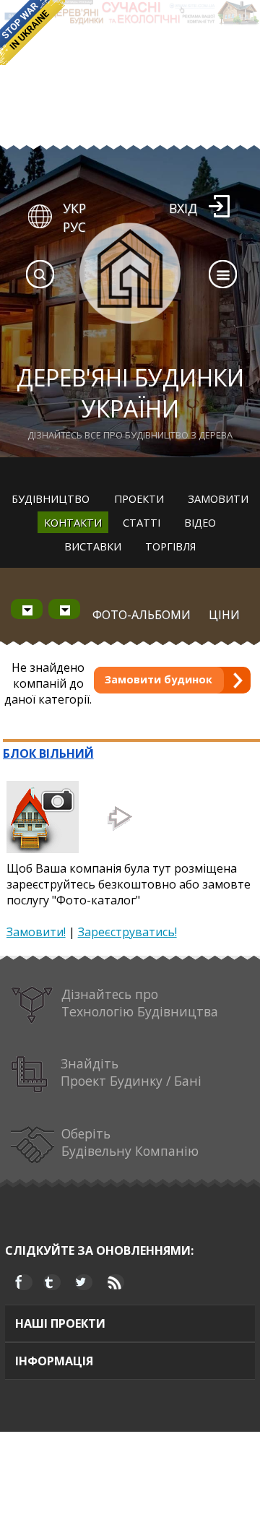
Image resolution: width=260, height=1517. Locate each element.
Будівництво (51, 498)
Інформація (54, 1361)
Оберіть (130, 1142)
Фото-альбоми (141, 615)
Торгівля (170, 546)
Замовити (218, 498)
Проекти (139, 498)
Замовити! (36, 932)
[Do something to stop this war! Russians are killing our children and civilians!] (32, 32)
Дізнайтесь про (139, 1002)
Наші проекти (60, 1323)
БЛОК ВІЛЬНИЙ (48, 753)
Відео (200, 522)
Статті (141, 522)
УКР (74, 208)
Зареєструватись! (127, 932)
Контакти (73, 522)
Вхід (183, 208)
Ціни (224, 615)
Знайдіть (131, 1072)
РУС (74, 226)
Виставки (92, 546)
